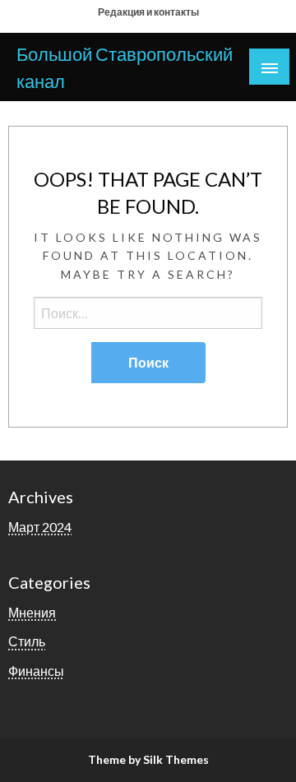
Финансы (36, 670)
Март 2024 (40, 526)
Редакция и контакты (148, 12)
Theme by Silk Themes (148, 759)
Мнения (32, 612)
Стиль (26, 641)
